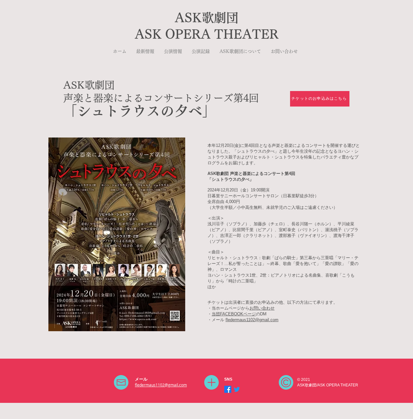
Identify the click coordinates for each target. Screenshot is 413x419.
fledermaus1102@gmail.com (252, 319)
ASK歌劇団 (206, 18)
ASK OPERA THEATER (206, 34)
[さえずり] (236, 389)
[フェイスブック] (227, 389)
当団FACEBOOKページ (234, 314)
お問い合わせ (262, 308)
